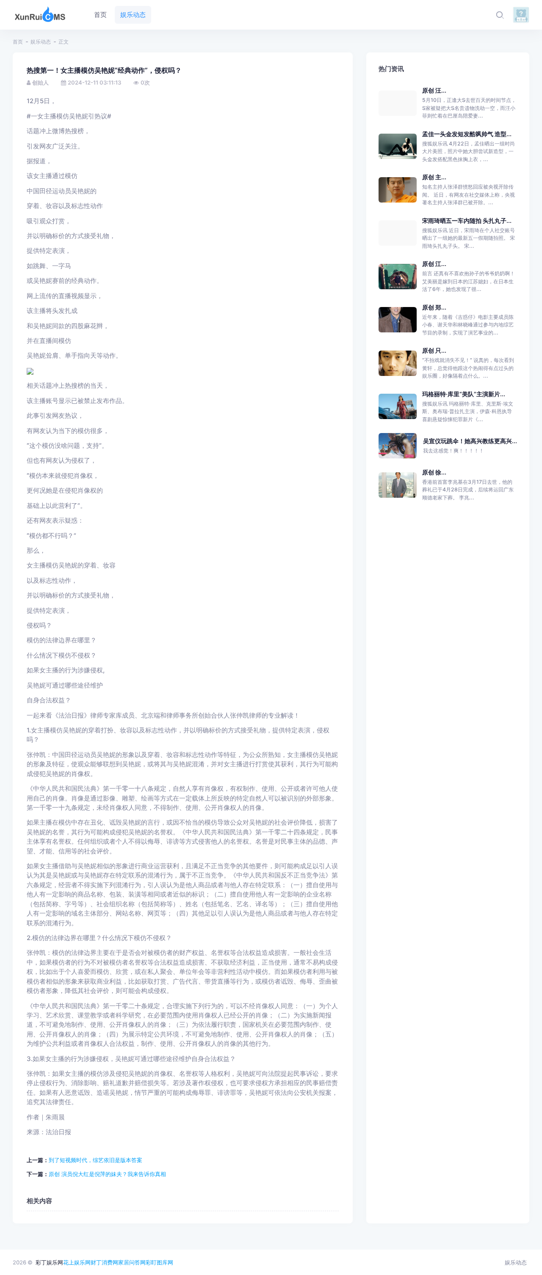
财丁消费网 (104, 1262)
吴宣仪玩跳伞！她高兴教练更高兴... (470, 440)
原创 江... (434, 263)
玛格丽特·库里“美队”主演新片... (463, 394)
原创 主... (434, 177)
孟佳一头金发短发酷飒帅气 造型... (467, 133)
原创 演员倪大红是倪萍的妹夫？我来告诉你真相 (107, 1174)
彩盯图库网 (159, 1262)
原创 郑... (434, 307)
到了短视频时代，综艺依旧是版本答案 (95, 1160)
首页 (18, 41)
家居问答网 (132, 1262)
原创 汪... (434, 90)
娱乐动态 (40, 41)
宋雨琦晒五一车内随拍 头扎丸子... (467, 220)
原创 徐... (434, 472)
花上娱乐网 (77, 1262)
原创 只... (434, 350)
